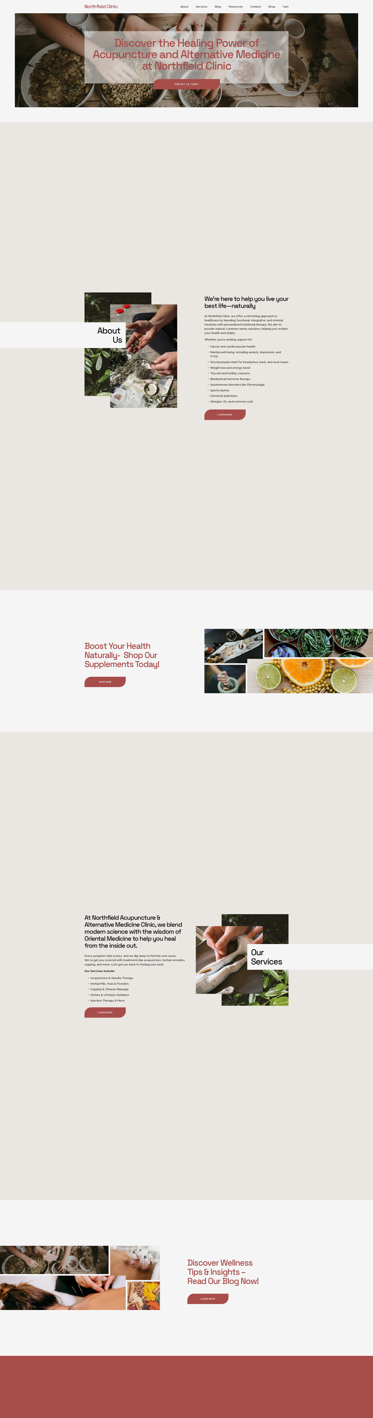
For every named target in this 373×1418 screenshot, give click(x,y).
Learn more (225, 414)
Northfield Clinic (101, 6)
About (184, 6)
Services (201, 6)
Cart (285, 6)
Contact (255, 6)
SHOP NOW (105, 681)
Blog (218, 6)
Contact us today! (186, 84)
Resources (236, 6)
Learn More (207, 1298)
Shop (271, 6)
